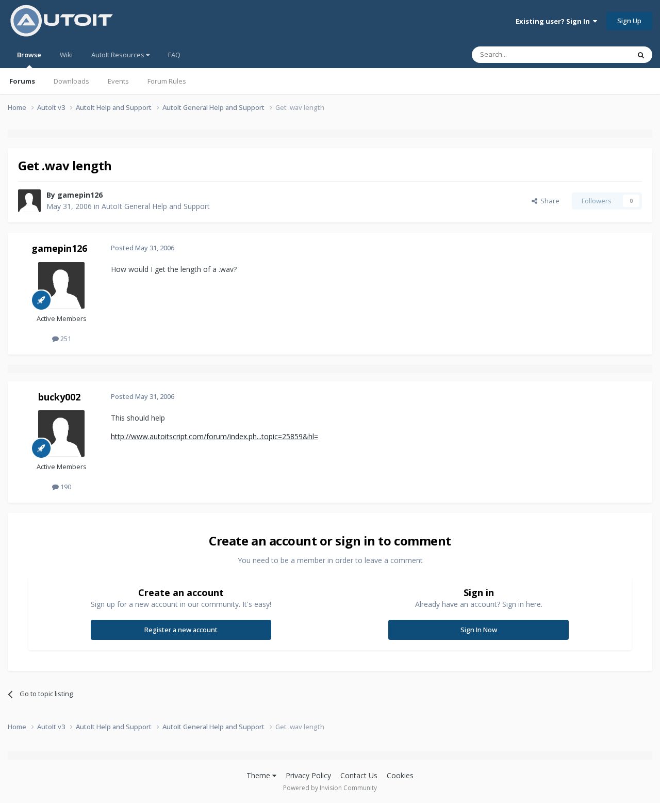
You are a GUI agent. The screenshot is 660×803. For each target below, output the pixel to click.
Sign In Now (478, 629)
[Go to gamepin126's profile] (29, 200)
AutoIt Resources (118, 54)
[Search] (641, 54)
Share (548, 200)
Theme (259, 775)
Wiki (66, 54)
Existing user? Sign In (554, 21)
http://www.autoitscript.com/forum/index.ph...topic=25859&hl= (214, 436)
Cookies (400, 775)
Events (118, 81)
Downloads (71, 81)
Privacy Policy (308, 775)
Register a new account (181, 629)
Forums (22, 81)
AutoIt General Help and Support (156, 206)
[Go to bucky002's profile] (61, 433)
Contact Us (358, 775)
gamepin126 (80, 195)
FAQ (174, 54)
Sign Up (629, 20)
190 (65, 486)
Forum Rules (166, 81)
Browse (29, 54)
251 (65, 338)
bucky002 (59, 397)
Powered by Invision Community (330, 787)
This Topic (601, 54)
